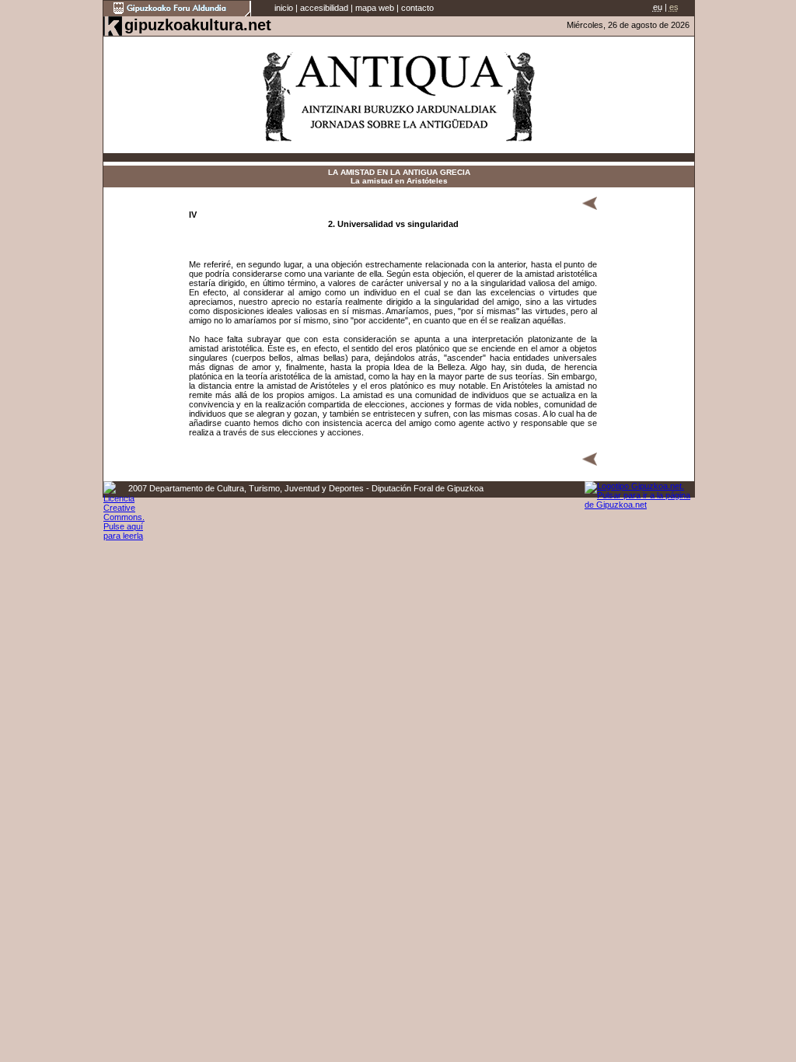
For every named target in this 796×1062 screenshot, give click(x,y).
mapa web (374, 7)
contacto (417, 7)
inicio (283, 7)
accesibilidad (324, 7)
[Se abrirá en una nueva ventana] (177, 13)
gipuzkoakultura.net (197, 24)
